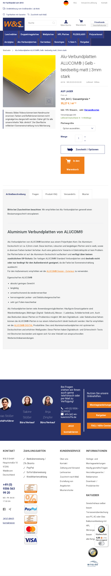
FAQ (75, 3)
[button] (66, 23)
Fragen (35, 194)
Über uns (64, 459)
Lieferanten (65, 472)
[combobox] (41, 23)
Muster (85, 194)
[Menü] (106, 526)
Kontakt (104, 3)
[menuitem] (10, 34)
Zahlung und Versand (70, 468)
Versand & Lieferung (89, 3)
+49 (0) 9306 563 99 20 (9, 488)
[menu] (55, 38)
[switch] (101, 543)
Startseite (6, 50)
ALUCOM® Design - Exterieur (60, 271)
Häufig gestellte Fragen (97, 468)
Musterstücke (66, 490)
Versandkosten (91, 110)
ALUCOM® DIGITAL (23, 325)
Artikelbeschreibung (16, 194)
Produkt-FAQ (51, 194)
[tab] (16, 194)
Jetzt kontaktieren (71, 429)
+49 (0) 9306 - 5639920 (70, 410)
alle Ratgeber (92, 539)
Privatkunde (99, 22)
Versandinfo (69, 194)
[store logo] (14, 24)
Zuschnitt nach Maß (69, 477)
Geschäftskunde (99, 25)
